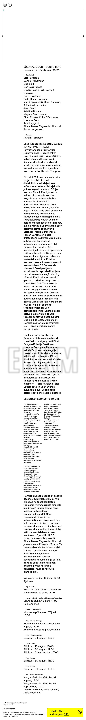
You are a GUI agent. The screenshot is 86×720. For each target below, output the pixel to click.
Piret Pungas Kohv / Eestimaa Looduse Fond (40, 119)
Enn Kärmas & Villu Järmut (38, 90)
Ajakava (28, 581)
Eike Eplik (29, 84)
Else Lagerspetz (32, 87)
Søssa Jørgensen (33, 129)
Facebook (6, 716)
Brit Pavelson (31, 78)
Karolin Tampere (33, 138)
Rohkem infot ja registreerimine (41, 629)
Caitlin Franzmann (33, 81)
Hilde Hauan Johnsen (35, 99)
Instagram (14, 716)
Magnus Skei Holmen (35, 114)
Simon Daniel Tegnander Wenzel (42, 126)
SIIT (57, 399)
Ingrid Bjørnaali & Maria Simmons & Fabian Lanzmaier (42, 103)
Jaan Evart (29, 108)
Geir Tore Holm (32, 96)
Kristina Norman (32, 111)
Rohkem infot (31, 604)
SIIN (66, 714)
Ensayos (28, 93)
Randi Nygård (31, 123)
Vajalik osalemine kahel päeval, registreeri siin (41, 691)
